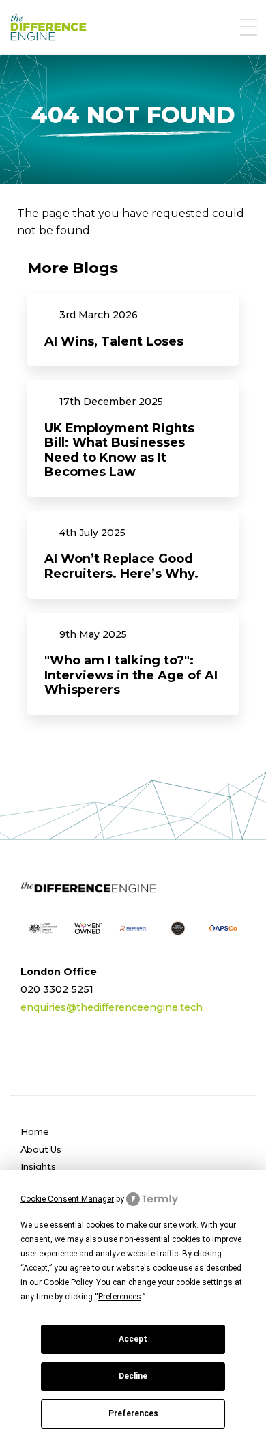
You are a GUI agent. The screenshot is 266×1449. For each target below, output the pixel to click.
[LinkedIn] (32, 1056)
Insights (38, 1166)
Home (34, 1131)
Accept (133, 1339)
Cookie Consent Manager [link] (67, 1199)
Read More (133, 329)
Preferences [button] (119, 1297)
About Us (40, 1149)
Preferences (133, 1413)
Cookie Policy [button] (68, 1282)
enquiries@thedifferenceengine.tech (111, 1007)
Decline (133, 1376)
